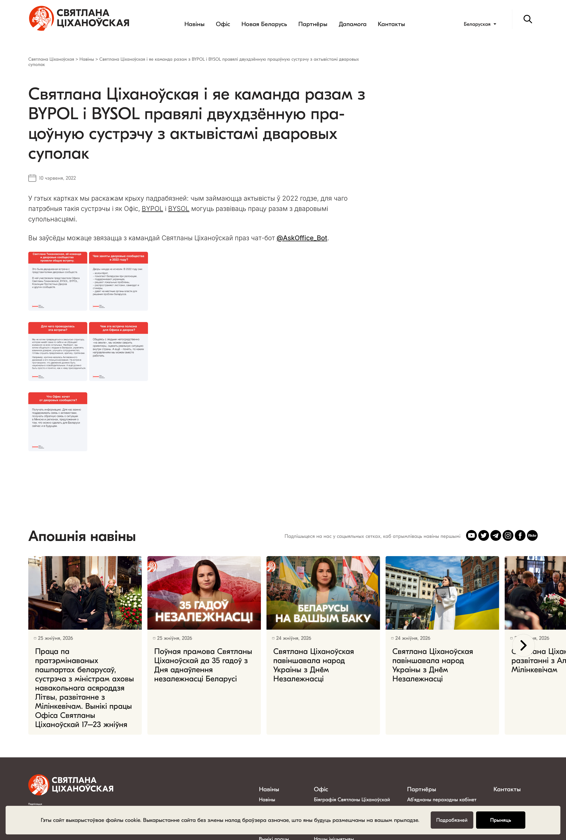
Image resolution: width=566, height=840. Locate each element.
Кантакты (391, 24)
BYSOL (178, 209)
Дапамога (353, 24)
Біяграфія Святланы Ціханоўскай (352, 800)
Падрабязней (452, 820)
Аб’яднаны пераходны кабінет (442, 800)
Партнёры (312, 24)
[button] (523, 645)
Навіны (194, 24)
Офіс (223, 24)
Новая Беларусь (264, 24)
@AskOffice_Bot (302, 238)
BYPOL (152, 209)
